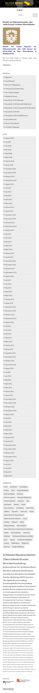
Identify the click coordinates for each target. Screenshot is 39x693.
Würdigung (6, 641)
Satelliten (20, 586)
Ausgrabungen (20, 666)
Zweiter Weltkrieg (18, 547)
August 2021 (9, 368)
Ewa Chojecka (21, 643)
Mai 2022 (8, 334)
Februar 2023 (9, 299)
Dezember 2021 (10, 353)
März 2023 (8, 295)
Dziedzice (23, 671)
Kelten (8, 669)
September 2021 (10, 365)
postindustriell (30, 627)
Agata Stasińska (11, 659)
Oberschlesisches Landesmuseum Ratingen (18, 529)
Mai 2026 (8, 150)
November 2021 (10, 357)
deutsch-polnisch (9, 497)
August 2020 (9, 414)
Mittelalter (6, 617)
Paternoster (15, 657)
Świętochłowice (8, 620)
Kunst (25, 518)
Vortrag (6, 543)
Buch (13, 490)
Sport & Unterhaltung (12, 123)
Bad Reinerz (31, 610)
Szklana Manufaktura (20, 645)
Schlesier (16, 620)
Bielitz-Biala (14, 613)
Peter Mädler (18, 655)
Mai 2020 (8, 426)
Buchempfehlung (22, 490)
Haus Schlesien (9, 508)
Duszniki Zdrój (31, 615)
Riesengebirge (16, 533)
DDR (31, 650)
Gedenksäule (30, 655)
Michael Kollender (15, 652)
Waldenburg (15, 543)
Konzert (33, 586)
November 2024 (10, 219)
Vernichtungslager (27, 657)
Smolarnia (33, 669)
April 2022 (8, 338)
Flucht (26, 586)
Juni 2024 (8, 238)
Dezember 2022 (10, 307)
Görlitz (23, 504)
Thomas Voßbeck (12, 622)
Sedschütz (23, 669)
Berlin (13, 600)
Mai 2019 (8, 472)
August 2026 (9, 138)
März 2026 (8, 157)
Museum (15, 522)
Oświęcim (12, 645)
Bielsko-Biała (22, 615)
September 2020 (10, 411)
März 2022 (8, 341)
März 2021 (8, 388)
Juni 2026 (8, 146)
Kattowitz (24, 511)
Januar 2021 (9, 395)
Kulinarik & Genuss (11, 96)
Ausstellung (23, 487)
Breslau (6, 490)
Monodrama (23, 648)
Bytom (12, 589)
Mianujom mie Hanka (28, 641)
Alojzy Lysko (29, 648)
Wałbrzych (25, 543)
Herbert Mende (6, 657)
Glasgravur (32, 638)
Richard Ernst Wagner (15, 650)
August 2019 (9, 460)
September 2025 (10, 180)
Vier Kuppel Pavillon (22, 624)
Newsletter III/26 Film (12, 112)
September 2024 (10, 226)
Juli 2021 (8, 372)
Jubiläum (6, 511)
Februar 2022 (9, 345)
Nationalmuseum (25, 650)
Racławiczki (5, 671)
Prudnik (21, 636)
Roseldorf (19, 664)
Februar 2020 (9, 437)
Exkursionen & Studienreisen (14, 89)
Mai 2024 (8, 242)
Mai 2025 (8, 196)
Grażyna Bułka (7, 643)
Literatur (6, 522)
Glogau (29, 634)
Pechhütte (30, 671)
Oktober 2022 (9, 315)
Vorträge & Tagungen (12, 127)
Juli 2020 (8, 418)
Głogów (33, 636)
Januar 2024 (9, 257)
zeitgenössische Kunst (25, 589)
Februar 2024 (9, 253)
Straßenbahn (6, 645)
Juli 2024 (8, 234)
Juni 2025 (8, 192)
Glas (11, 603)
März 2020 (8, 434)
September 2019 (10, 457)
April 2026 (8, 153)
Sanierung (26, 533)
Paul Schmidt (18, 669)
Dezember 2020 (10, 399)
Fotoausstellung (21, 610)
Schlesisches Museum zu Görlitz (22, 536)
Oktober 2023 (9, 268)
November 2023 (10, 265)
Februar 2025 (9, 207)
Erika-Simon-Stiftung (25, 620)
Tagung (12, 540)
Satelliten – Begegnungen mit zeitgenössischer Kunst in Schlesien (19, 594)
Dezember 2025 (10, 169)
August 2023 (9, 276)
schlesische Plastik (30, 659)
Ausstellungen (10, 81)
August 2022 (9, 322)
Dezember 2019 (10, 445)
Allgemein (8, 77)
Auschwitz (6, 624)
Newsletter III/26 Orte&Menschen (16, 115)
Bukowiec (15, 629)
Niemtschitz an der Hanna (27, 664)
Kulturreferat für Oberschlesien (14, 515)
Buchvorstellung (9, 494)
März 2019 (8, 476)
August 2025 (9, 184)
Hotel (15, 638)
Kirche (31, 511)
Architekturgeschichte (12, 592)
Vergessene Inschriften (15, 641)
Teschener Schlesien (24, 600)
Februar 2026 (9, 161)
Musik (22, 522)
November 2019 (10, 449)
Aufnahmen (11, 671)
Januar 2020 (9, 441)
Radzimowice (15, 631)
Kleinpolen (12, 624)
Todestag (13, 617)
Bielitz (28, 622)
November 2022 (10, 311)
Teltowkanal (24, 655)
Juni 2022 (8, 330)
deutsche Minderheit (24, 497)
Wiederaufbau (22, 622)
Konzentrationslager (8, 648)
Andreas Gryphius (21, 634)
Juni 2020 (8, 422)
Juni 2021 (8, 376)
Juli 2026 (8, 142)
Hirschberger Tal (23, 613)
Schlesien (7, 536)
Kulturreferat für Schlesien (12, 518)
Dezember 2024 (10, 215)
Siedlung (12, 669)
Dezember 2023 (10, 261)
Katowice (15, 511)
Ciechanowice (6, 650)
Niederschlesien (9, 525)
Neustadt (15, 636)
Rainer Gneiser (6, 655)
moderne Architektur (23, 638)
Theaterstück (26, 636)
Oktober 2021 (9, 361)
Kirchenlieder (17, 671)
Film (28, 501)
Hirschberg (19, 508)
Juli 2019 (8, 464)
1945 (5, 487)
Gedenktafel (12, 634)
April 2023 (8, 292)
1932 (14, 648)
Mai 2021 (8, 380)
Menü (20, 10)
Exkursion (21, 501)
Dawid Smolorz (15, 605)
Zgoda (5, 622)
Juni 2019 (8, 468)
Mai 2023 (8, 288)
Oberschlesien (21, 525)
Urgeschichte (27, 666)
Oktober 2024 (9, 222)
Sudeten (6, 603)
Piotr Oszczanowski (8, 638)
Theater (24, 605)
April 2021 (8, 384)
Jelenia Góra (30, 508)
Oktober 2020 (9, 407)
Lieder (17, 648)
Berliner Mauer (28, 643)
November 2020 (10, 403)
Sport (5, 540)
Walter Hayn (12, 655)
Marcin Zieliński (8, 615)
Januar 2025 (9, 211)
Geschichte (7, 504)
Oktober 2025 (9, 176)
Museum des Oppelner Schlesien (10, 666)
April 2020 (8, 430)
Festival (31, 613)
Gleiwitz (16, 504)
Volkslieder (6, 636)
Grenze (15, 615)
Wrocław (7, 547)
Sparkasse (20, 657)
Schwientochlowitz (22, 617)
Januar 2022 (9, 349)
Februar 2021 (9, 391)
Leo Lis (11, 657)
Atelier (11, 636)
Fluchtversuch (23, 652)
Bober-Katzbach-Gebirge (26, 631)
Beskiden (27, 629)
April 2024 (8, 245)
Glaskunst (17, 603)
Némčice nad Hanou (11, 664)
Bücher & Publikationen (12, 85)
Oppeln (6, 533)
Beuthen (6, 589)
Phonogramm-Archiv (16, 662)
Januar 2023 (9, 303)
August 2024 (9, 230)
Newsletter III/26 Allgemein (14, 100)
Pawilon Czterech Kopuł (20, 659)
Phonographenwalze (25, 662)
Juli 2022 (8, 326)
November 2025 (10, 173)
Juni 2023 (8, 284)
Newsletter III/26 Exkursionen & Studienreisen (20, 108)
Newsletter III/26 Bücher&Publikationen (18, 104)
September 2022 (10, 318)
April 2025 (8, 199)
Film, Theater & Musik (12, 92)
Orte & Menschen (11, 119)
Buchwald (21, 629)
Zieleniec (28, 645)
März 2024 (8, 249)
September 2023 (10, 272)
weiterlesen (7, 65)
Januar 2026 (9, 165)
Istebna (9, 652)
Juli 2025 (8, 188)
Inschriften (6, 613)
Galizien (5, 652)
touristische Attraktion (24, 540)
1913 (26, 671)
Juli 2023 (8, 280)
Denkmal (20, 494)
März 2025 (8, 203)
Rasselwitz (28, 669)
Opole (13, 586)
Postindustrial (7, 631)
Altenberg (6, 634)
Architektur (13, 487)
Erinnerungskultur (9, 501)
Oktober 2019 (9, 453)
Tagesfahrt (14, 643)
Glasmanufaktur (7, 629)
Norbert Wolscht (29, 652)
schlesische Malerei (7, 662)
